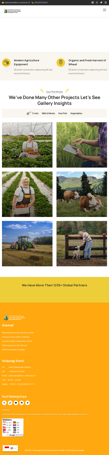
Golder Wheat (70, 213)
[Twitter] (27, 403)
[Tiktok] (10, 403)
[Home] (13, 317)
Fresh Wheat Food (73, 263)
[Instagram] (4, 403)
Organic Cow (15, 213)
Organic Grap (70, 164)
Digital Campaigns (19, 263)
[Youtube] (16, 403)
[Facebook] (21, 403)
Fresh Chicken (16, 164)
